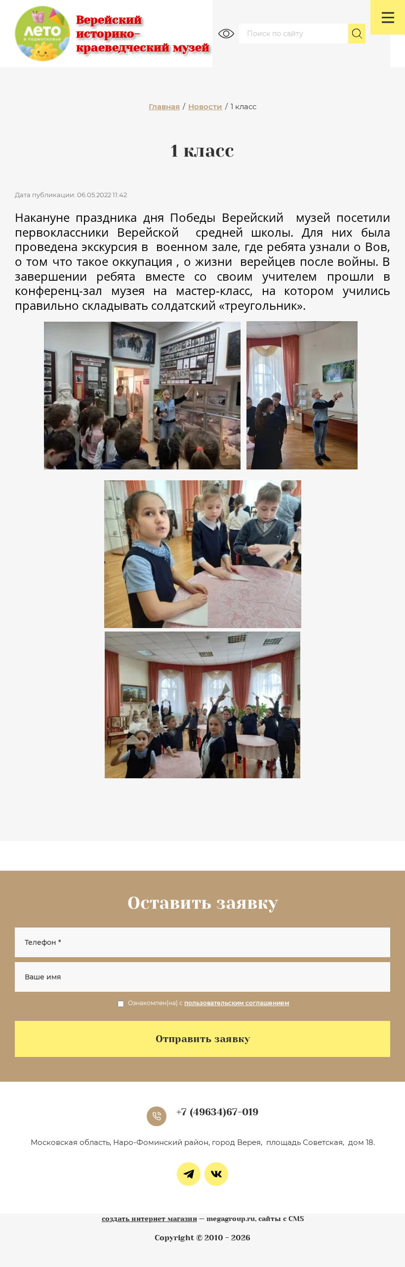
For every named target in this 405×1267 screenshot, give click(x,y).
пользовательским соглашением (236, 1003)
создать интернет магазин (149, 1219)
